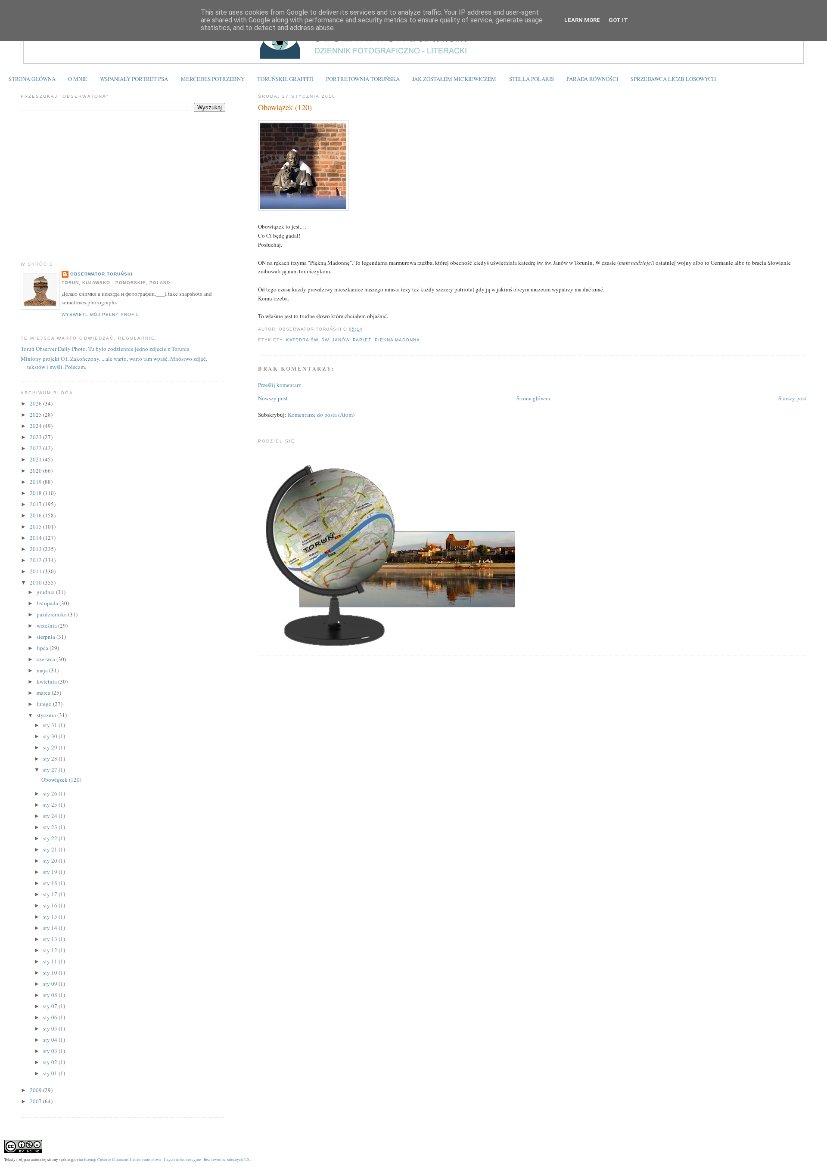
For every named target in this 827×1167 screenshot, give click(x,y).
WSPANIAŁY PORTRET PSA (134, 79)
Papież (362, 339)
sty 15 (51, 916)
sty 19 (51, 872)
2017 (36, 504)
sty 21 (51, 849)
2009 (36, 1090)
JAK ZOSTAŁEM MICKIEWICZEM (454, 79)
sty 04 (51, 1039)
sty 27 (51, 770)
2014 (36, 538)
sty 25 (51, 804)
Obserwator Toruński (101, 274)
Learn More (582, 20)
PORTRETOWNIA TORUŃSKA (363, 79)
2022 (36, 448)
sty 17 (51, 894)
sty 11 (51, 961)
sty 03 (51, 1051)
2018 (36, 493)
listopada (48, 603)
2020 (36, 470)
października (52, 614)
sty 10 (51, 972)
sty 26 (51, 793)
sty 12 (51, 950)
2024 (36, 426)
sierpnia (46, 637)
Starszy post (792, 398)
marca (44, 692)
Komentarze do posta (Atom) (321, 414)
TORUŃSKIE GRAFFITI (285, 79)
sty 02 (51, 1062)
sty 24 (51, 816)
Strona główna (533, 398)
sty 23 (51, 827)
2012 (36, 560)
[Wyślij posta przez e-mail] (366, 329)
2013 (36, 549)
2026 (36, 403)
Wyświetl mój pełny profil (100, 314)
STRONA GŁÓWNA (32, 79)
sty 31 (51, 725)
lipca (43, 648)
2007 (36, 1101)
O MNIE (77, 79)
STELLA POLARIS (531, 79)
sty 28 (51, 758)
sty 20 (51, 860)
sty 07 (51, 1006)
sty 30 (51, 736)
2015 (36, 526)
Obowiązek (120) (285, 107)
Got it (618, 20)
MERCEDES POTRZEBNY (213, 79)
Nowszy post (273, 398)
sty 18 (51, 883)
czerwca (46, 659)
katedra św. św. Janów (317, 339)
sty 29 (51, 747)
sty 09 (51, 983)
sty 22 (51, 838)
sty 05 (51, 1028)
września (47, 625)
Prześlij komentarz (279, 385)
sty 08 (51, 995)
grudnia (46, 592)
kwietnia (47, 681)
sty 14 (51, 928)
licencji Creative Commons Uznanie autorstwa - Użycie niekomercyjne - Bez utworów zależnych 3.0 (166, 1159)
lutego (45, 704)
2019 (36, 482)
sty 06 (51, 1017)
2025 (36, 414)
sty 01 (51, 1073)
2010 (36, 582)
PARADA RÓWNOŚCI (592, 79)
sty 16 (51, 905)
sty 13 (51, 939)
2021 (36, 459)
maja (43, 670)
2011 (36, 571)
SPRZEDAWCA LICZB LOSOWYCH (673, 79)
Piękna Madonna (397, 339)
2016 (36, 515)
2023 (36, 437)
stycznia (47, 715)
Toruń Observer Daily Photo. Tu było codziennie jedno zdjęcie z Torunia (105, 349)
